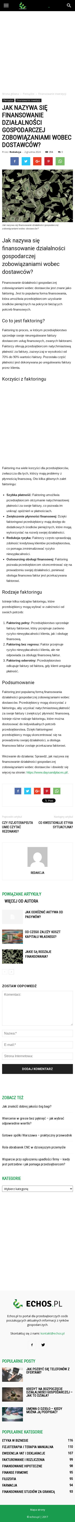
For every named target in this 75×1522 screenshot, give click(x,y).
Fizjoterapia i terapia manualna (27, 1447)
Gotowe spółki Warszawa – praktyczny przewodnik (37, 1135)
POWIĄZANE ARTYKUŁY (21, 894)
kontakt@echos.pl (53, 1333)
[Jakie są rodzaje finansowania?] (12, 956)
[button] (69, 5)
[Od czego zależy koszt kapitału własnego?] (12, 937)
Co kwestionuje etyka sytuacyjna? (56, 825)
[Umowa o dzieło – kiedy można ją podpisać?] (12, 1414)
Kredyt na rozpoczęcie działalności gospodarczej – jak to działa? (49, 1392)
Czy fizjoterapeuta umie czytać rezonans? (17, 827)
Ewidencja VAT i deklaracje (23, 1453)
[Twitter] (43, 1345)
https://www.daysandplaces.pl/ (47, 772)
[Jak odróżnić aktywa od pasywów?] (12, 917)
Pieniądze (8, 100)
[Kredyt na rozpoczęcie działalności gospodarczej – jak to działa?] (12, 1394)
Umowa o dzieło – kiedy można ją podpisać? (44, 1410)
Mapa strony (37, 1509)
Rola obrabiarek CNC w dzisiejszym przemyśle (34, 1147)
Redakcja (15, 151)
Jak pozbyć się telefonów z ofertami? (48, 1370)
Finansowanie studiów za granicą (28, 1492)
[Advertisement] (37, 50)
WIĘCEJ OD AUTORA (21, 901)
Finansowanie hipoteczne (22, 1466)
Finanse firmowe (15, 1473)
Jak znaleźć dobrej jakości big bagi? (26, 1106)
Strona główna (10, 94)
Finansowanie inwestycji (28, 100)
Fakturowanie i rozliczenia (23, 1460)
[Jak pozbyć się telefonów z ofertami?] (12, 1375)
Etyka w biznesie (15, 1441)
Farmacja (9, 1485)
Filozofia (9, 1479)
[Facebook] (32, 1345)
